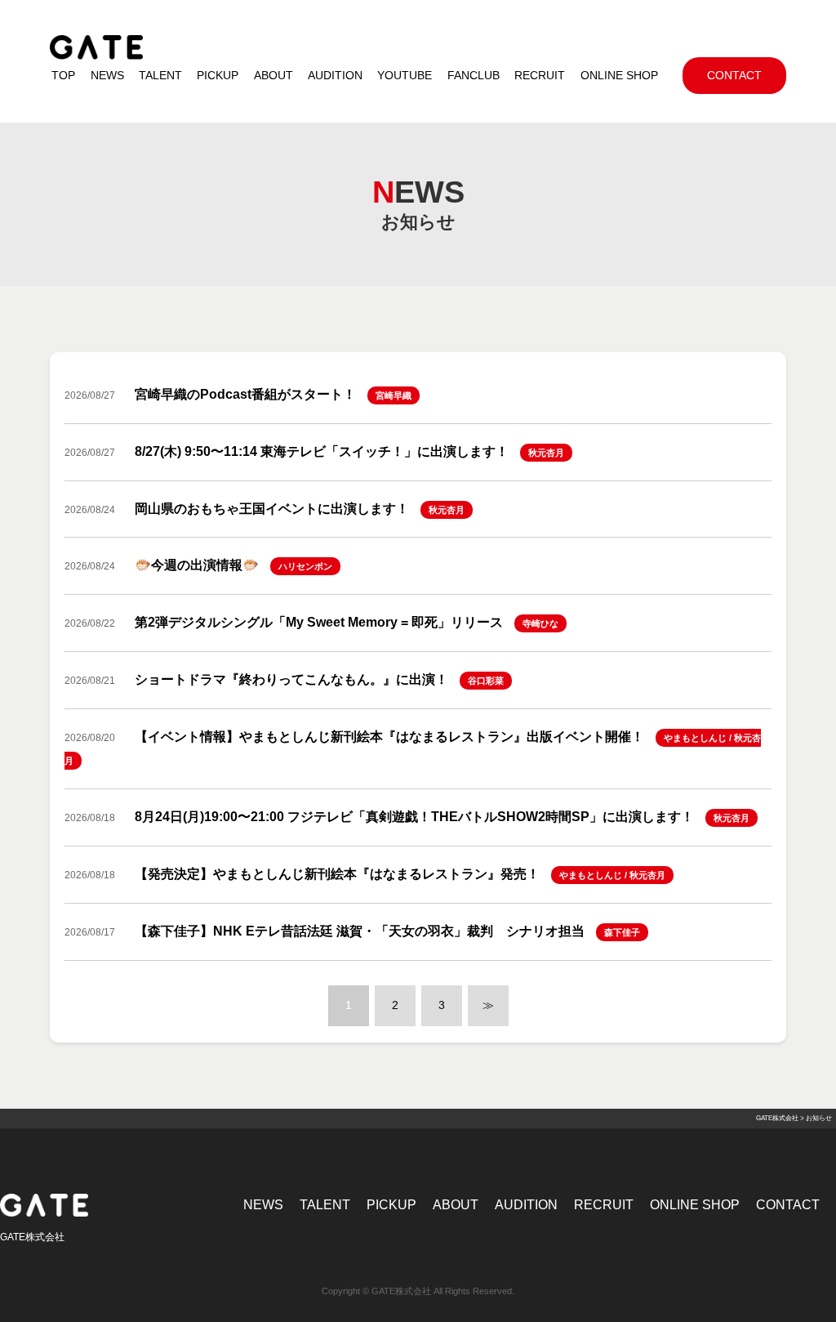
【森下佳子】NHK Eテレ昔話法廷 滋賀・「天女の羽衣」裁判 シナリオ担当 (360, 931)
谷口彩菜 (486, 681)
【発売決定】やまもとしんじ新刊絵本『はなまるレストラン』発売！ (337, 874)
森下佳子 (622, 932)
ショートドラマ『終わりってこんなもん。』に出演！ (291, 679)
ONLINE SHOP (695, 1205)
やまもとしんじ (695, 738)
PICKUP (391, 1205)
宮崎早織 (393, 395)
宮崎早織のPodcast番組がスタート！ (245, 394)
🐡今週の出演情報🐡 (197, 565)
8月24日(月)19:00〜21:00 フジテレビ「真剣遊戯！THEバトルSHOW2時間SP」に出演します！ (414, 817)
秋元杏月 (546, 453)
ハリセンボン (305, 566)
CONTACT (788, 1205)
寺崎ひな (540, 623)
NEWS (263, 1205)
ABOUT (455, 1205)
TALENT (325, 1205)
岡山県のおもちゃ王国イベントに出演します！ (272, 509)
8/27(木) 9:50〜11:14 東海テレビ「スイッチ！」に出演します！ (322, 451)
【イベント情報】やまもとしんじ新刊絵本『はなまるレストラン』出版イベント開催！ (389, 737)
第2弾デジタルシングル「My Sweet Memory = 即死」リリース (319, 622)
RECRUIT (604, 1205)
